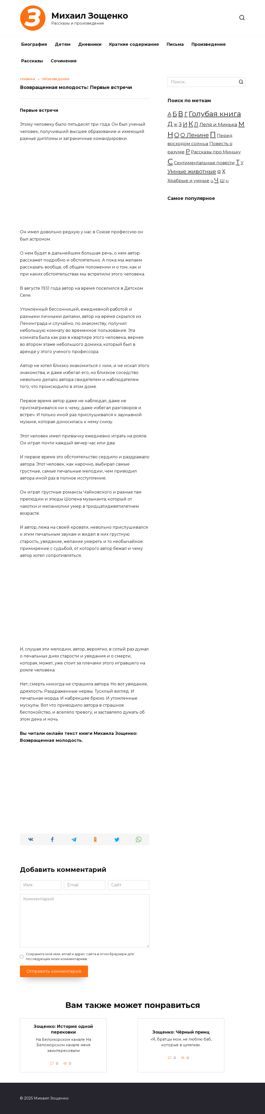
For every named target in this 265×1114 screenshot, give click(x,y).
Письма (175, 44)
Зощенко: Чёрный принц (181, 1032)
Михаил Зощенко (89, 16)
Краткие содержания (134, 44)
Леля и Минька (218, 125)
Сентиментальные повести (204, 162)
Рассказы (32, 60)
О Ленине (194, 135)
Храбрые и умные (188, 180)
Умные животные (191, 171)
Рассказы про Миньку (216, 151)
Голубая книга (215, 113)
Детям (62, 44)
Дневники (89, 44)
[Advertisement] (84, 185)
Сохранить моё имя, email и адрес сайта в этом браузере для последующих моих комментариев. (80, 956)
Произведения (209, 44)
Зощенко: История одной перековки (63, 1029)
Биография (34, 44)
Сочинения (64, 60)
